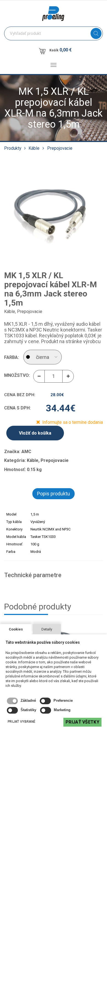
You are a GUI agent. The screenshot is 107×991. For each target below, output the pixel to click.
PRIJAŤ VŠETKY (82, 722)
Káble (34, 148)
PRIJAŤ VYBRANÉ (21, 722)
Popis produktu (53, 493)
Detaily (46, 629)
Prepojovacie (59, 148)
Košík (60, 49)
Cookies (16, 629)
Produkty (12, 148)
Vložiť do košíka (35, 433)
